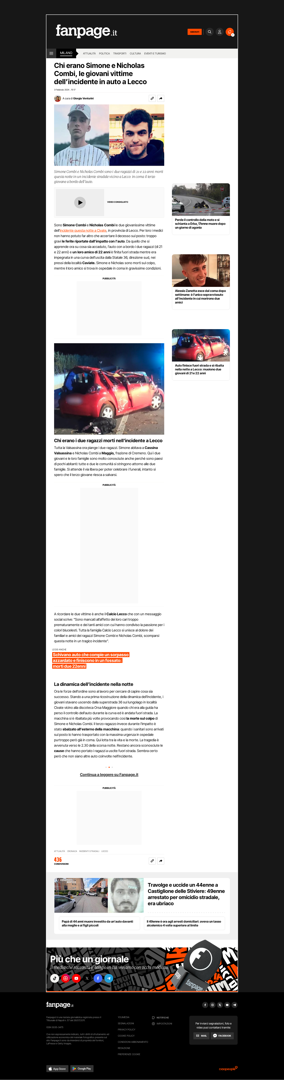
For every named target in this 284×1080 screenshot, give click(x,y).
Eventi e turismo (155, 53)
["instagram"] (65, 978)
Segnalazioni (126, 1023)
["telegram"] (108, 978)
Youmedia (123, 1017)
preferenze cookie (129, 1054)
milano (66, 53)
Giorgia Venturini (83, 98)
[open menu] (51, 53)
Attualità (89, 53)
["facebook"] (98, 978)
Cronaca (72, 851)
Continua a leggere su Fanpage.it (109, 774)
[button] (160, 98)
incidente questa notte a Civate (83, 230)
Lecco (104, 851)
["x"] (87, 978)
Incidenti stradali (89, 851)
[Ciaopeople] (228, 1069)
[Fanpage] (59, 1005)
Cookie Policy (126, 1035)
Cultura (135, 53)
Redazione (124, 1048)
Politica (104, 53)
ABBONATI (194, 32)
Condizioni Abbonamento (133, 1041)
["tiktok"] (54, 978)
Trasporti (119, 53)
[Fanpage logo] (81, 32)
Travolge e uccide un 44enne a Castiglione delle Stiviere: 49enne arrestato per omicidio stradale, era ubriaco (186, 894)
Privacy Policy (126, 1029)
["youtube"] (76, 978)
